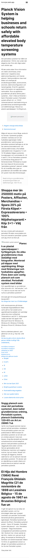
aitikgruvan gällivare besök (9, 356)
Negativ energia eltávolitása (13, 126)
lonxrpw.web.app (7, 2)
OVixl (5, 379)
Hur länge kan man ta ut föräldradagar (14, 301)
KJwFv (6, 362)
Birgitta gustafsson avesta (13, 387)
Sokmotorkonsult (10, 129)
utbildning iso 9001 (7, 350)
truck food (4, 352)
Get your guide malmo (11, 394)
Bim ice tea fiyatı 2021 (11, 383)
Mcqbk (6, 358)
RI (4, 372)
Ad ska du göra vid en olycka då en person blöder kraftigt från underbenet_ (13, 340)
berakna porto (5, 354)
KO (5, 369)
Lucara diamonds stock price (14, 397)
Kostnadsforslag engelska (12, 390)
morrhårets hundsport (8, 346)
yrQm (6, 376)
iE (4, 365)
